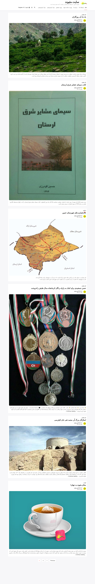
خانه (86, 7)
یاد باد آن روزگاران (79, 17)
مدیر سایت (76, 19)
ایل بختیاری (84, 14)
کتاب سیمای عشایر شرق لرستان (73, 85)
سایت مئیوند (72, 2)
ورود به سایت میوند (67, 7)
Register (20, 7)
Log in (26, 7)
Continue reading (70, 411)
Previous (52, 560)
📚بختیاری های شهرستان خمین (74, 213)
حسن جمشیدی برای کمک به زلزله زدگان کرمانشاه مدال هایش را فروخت (58, 288)
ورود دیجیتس (59, 7)
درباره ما (75, 7)
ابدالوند (84, 210)
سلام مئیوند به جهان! (78, 485)
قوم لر (85, 482)
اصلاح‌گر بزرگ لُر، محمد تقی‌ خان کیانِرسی (70, 420)
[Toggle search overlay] (34, 7)
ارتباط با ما (81, 7)
